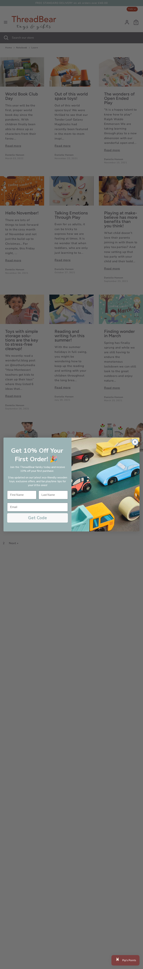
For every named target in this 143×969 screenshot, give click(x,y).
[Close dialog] (135, 442)
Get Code (37, 518)
